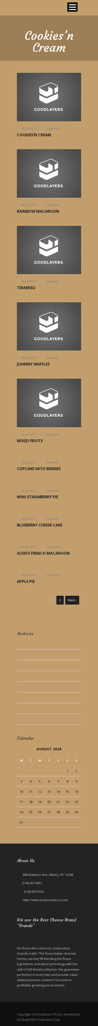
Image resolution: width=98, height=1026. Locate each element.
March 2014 (31, 665)
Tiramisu (26, 287)
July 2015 (29, 655)
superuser (52, 129)
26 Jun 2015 (28, 129)
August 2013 (31, 719)
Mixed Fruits (30, 440)
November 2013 (34, 687)
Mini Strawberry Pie (37, 497)
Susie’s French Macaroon (43, 553)
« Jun (20, 830)
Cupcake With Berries (39, 468)
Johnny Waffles (33, 364)
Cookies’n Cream (34, 135)
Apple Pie (26, 581)
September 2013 (34, 708)
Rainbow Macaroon (38, 211)
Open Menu (72, 7)
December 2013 (34, 676)
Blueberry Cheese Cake (39, 525)
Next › (72, 600)
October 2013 (32, 698)
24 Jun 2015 (28, 519)
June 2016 (30, 644)
